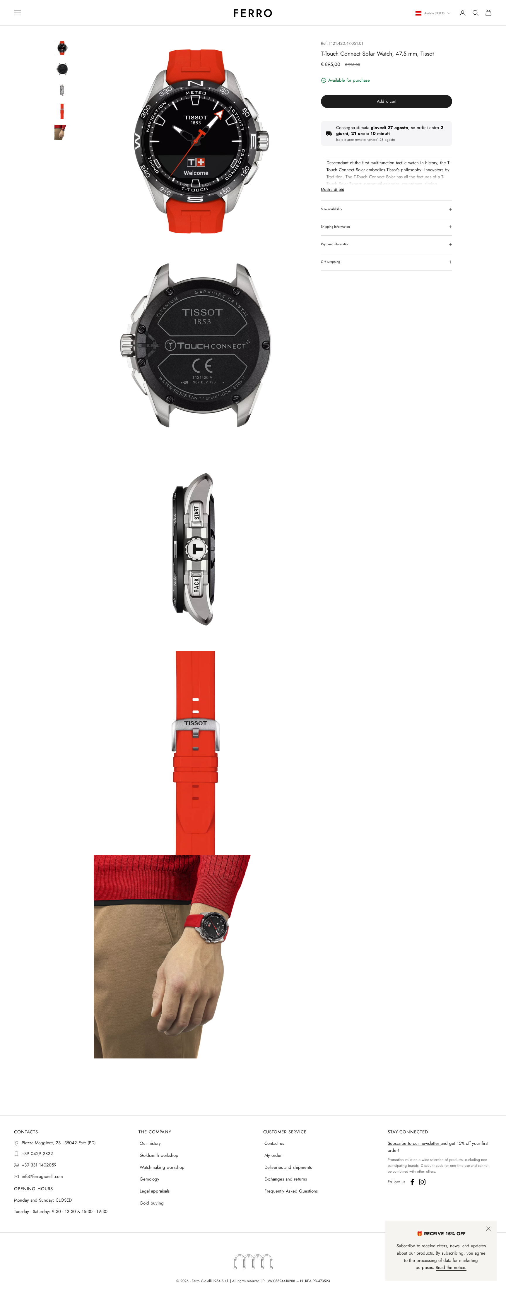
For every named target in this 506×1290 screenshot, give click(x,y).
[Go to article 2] (62, 69)
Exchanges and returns (285, 1179)
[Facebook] (412, 1182)
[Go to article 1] (62, 48)
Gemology (149, 1179)
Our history (150, 1143)
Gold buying (152, 1203)
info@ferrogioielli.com (42, 1176)
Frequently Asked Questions (291, 1191)
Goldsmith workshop (159, 1155)
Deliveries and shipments (288, 1167)
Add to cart (386, 101)
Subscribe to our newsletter (414, 1143)
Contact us (274, 1143)
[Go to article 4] (62, 111)
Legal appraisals (155, 1191)
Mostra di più (332, 189)
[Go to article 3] (62, 90)
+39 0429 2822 (37, 1153)
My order (273, 1155)
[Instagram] (422, 1182)
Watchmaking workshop (162, 1167)
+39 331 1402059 (39, 1165)
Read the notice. (451, 1267)
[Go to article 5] (62, 132)
